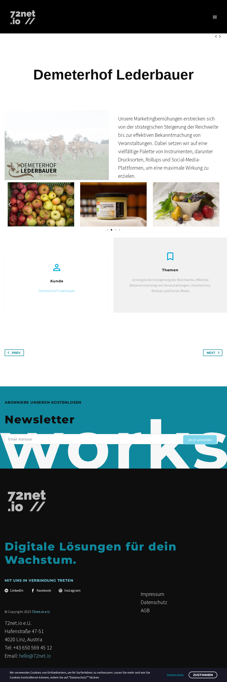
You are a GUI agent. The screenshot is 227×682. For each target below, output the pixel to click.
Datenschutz (154, 602)
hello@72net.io (35, 655)
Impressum (152, 594)
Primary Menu (215, 17)
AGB (145, 610)
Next (211, 353)
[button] (9, 204)
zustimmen (203, 675)
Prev (16, 353)
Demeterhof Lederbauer (57, 291)
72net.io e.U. (41, 611)
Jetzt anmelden (200, 440)
